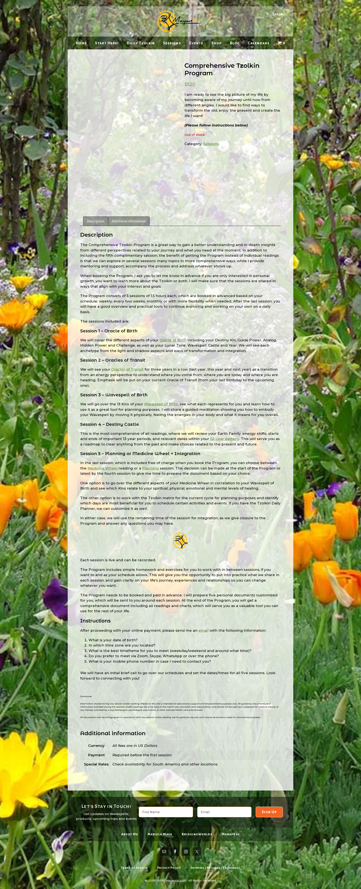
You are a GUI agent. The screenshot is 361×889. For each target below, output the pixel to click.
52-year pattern (224, 439)
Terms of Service (134, 867)
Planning (150, 468)
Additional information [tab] (129, 221)
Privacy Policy (169, 867)
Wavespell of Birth (161, 404)
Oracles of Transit (127, 369)
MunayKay (231, 834)
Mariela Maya (159, 834)
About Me (129, 834)
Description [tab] (95, 221)
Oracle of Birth (173, 340)
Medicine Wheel (102, 468)
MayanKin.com (176, 880)
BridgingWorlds (197, 834)
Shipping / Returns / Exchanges (215, 867)
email (203, 630)
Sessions (211, 144)
